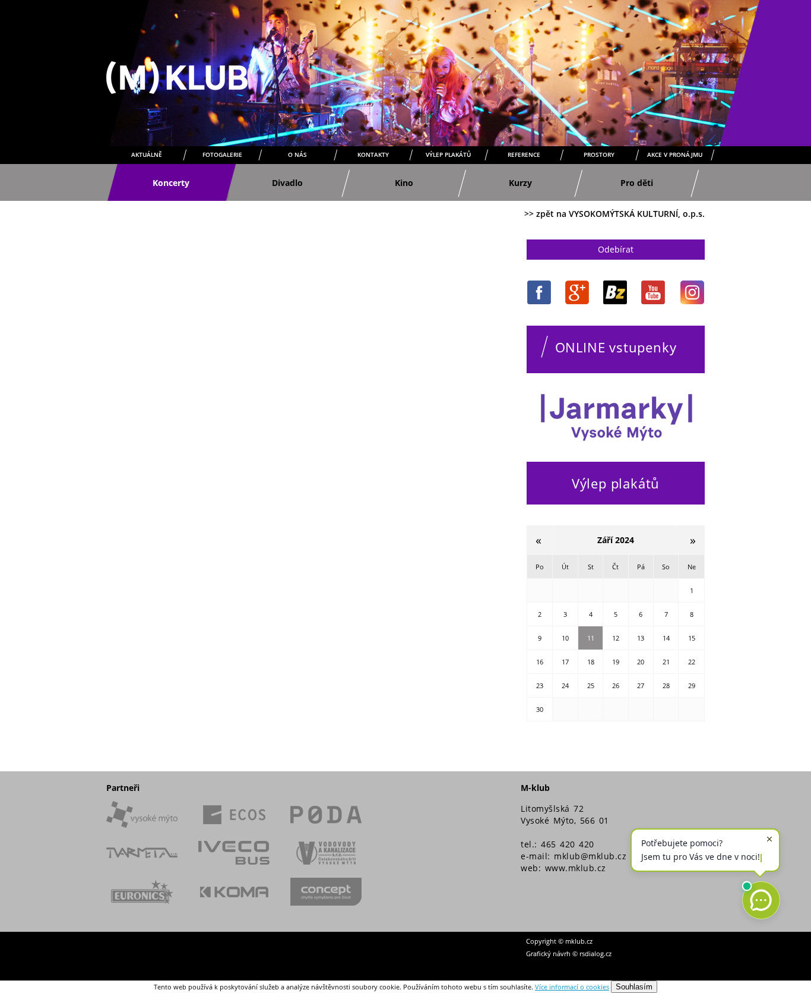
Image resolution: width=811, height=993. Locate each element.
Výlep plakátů (448, 154)
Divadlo (287, 182)
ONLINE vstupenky (616, 347)
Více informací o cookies (572, 986)
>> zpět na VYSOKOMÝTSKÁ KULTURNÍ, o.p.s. (614, 213)
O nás (297, 154)
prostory (599, 154)
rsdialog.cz (595, 953)
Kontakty (373, 154)
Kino (404, 182)
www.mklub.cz (575, 868)
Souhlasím (634, 986)
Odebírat (615, 249)
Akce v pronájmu (674, 154)
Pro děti (636, 182)
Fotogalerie (222, 154)
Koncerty (171, 182)
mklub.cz (579, 941)
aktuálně (146, 154)
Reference (524, 154)
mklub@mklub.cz (590, 856)
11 (590, 637)
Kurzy (520, 182)
